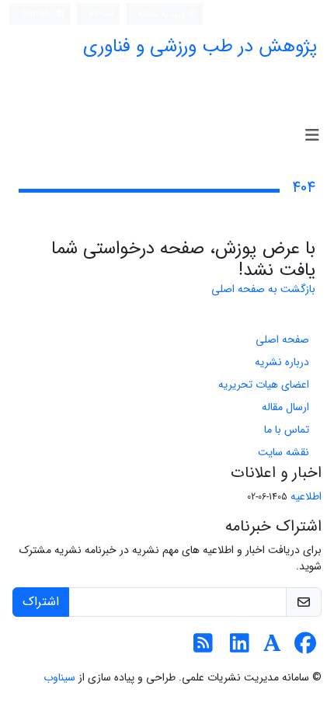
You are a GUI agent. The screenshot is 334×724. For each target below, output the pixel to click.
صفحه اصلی (282, 339)
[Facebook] (305, 647)
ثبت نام (101, 13)
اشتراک (41, 601)
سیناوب (59, 677)
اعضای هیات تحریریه (263, 384)
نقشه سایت (283, 452)
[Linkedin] (239, 647)
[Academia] (272, 647)
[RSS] (203, 647)
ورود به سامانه (162, 14)
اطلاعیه (306, 496)
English (37, 14)
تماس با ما (286, 429)
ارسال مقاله (285, 407)
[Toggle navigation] (312, 136)
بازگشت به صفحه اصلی (263, 289)
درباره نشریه (282, 362)
